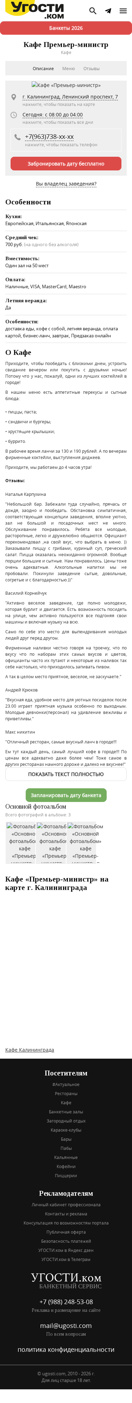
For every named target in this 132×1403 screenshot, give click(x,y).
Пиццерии (66, 1175)
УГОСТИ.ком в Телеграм (66, 1259)
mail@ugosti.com (66, 1325)
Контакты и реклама (66, 1213)
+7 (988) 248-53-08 (66, 1301)
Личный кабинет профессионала (66, 1204)
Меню (68, 68)
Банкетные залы (66, 1111)
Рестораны (66, 1093)
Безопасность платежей (66, 1241)
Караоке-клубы (66, 1130)
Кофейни (66, 1166)
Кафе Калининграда (29, 1049)
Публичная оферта (66, 1232)
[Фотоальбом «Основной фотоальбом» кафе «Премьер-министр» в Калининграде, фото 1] (25, 842)
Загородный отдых (66, 1121)
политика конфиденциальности (66, 1349)
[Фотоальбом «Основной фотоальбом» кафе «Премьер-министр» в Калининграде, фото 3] (86, 842)
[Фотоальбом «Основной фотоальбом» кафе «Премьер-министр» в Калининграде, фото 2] (55, 842)
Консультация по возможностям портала (66, 1223)
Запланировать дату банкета (66, 795)
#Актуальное (66, 1084)
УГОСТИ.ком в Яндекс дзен (66, 1250)
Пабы (66, 1148)
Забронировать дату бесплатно (66, 163)
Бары (66, 1139)
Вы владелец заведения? (66, 183)
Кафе (66, 1102)
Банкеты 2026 (66, 28)
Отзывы (91, 68)
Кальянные (66, 1157)
